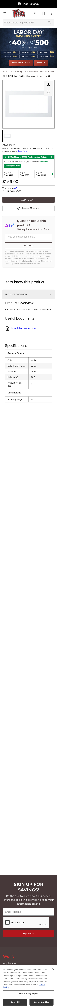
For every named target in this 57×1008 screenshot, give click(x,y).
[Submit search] (49, 22)
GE (15, 188)
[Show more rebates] (52, 174)
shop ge (41, 62)
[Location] (35, 13)
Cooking (18, 71)
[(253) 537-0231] (43, 13)
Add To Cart (28, 200)
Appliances (7, 71)
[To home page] (19, 13)
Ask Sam (28, 245)
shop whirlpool (21, 62)
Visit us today (30, 3)
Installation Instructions (23, 328)
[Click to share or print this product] (48, 84)
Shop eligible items (12, 166)
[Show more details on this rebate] (51, 157)
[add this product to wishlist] (48, 92)
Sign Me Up (28, 933)
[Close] (53, 969)
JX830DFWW (15, 191)
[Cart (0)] (52, 13)
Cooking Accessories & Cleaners (39, 71)
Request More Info (30, 208)
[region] (28, 986)
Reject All (15, 1002)
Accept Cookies (41, 1002)
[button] (5, 13)
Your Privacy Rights (28, 993)
